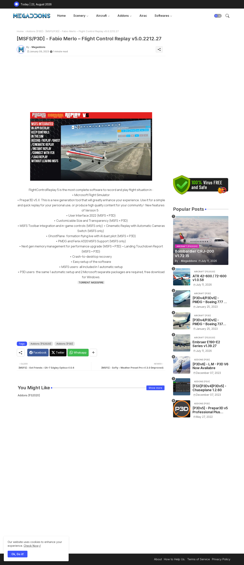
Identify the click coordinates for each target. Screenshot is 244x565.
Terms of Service (198, 559)
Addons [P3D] (34, 31)
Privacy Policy (221, 559)
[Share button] (93, 352)
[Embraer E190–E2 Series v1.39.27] (181, 342)
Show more (155, 387)
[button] (218, 16)
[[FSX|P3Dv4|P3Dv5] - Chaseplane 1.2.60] (181, 386)
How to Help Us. (174, 559)
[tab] (61, 16)
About (158, 559)
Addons (123, 15)
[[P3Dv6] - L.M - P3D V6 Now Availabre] (181, 364)
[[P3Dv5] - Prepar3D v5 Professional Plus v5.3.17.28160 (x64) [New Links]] (181, 408)
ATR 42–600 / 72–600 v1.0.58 (209, 278)
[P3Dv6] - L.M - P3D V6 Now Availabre (210, 366)
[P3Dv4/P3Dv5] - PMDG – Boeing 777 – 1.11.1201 (209, 300)
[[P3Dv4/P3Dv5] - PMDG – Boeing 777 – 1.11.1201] (181, 298)
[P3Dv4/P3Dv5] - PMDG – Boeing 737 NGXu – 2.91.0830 (208, 322)
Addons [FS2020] (40, 343)
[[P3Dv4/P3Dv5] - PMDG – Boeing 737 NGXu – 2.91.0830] (181, 320)
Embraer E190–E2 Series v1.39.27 (206, 344)
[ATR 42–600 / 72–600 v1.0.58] (181, 276)
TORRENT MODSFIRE (91, 282)
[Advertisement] (91, 85)
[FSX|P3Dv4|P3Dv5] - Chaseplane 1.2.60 (209, 388)
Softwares (162, 15)
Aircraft (101, 15)
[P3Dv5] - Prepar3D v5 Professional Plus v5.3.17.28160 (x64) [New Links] (210, 410)
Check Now (31, 545)
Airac (143, 15)
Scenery (79, 15)
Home (61, 15)
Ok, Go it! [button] (17, 554)
